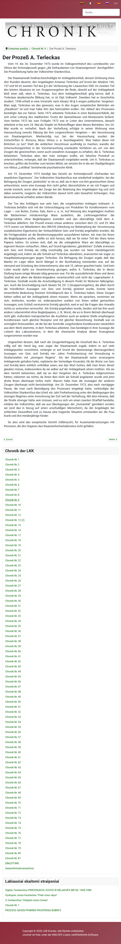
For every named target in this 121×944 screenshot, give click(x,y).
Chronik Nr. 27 (13, 585)
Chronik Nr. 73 (13, 817)
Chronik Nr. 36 (13, 631)
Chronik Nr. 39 (13, 646)
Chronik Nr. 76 (13, 833)
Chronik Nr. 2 (12, 464)
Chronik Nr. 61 (13, 757)
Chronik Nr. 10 (13, 504)
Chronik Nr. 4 (12, 474)
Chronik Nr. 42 (13, 661)
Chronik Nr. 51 (13, 706)
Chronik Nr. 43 (13, 666)
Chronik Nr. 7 (12, 489)
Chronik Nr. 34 (13, 621)
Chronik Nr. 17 (13, 535)
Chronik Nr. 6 (12, 484)
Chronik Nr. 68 (13, 792)
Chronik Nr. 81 (13, 858)
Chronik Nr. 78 (13, 843)
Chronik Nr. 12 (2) (15, 520)
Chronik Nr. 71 (13, 807)
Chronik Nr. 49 (13, 696)
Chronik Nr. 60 (13, 752)
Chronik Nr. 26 (13, 580)
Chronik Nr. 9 (12, 499)
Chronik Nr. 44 (13, 671)
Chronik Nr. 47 (13, 686)
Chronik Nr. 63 (13, 767)
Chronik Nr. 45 (13, 676)
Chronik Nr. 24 (13, 570)
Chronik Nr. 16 (13, 530)
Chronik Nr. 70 (13, 802)
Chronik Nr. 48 (13, 691)
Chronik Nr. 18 (13, 540)
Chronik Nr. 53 (13, 716)
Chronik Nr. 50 (13, 701)
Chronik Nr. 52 (13, 711)
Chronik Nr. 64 (13, 772)
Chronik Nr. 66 (13, 782)
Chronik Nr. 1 (12, 459)
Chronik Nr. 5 (12, 479)
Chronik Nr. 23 (13, 565)
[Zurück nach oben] (115, 938)
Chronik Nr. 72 (13, 812)
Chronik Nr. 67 (13, 787)
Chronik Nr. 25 (13, 575)
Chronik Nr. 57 (13, 737)
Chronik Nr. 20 (13, 550)
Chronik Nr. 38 (13, 641)
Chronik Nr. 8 (12, 494)
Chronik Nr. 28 (13, 590)
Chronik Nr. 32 (13, 610)
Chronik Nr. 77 (13, 838)
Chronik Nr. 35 (13, 626)
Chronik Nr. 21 (13, 555)
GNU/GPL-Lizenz (61, 934)
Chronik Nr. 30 (13, 600)
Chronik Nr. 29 (13, 595)
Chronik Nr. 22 (13, 560)
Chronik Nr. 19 (13, 545)
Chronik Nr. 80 (13, 853)
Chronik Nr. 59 (13, 747)
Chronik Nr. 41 (13, 656)
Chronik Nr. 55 (13, 727)
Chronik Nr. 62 (13, 762)
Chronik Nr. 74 (13, 822)
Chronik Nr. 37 (13, 636)
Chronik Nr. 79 (13, 848)
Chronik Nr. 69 (13, 797)
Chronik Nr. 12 (13, 515)
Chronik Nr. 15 (13, 525)
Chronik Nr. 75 (13, 827)
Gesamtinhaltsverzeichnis (19, 868)
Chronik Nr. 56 (13, 732)
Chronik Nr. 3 (12, 469)
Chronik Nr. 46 (13, 681)
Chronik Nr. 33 (13, 616)
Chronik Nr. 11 (13, 510)
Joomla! (27, 934)
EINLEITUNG (12, 863)
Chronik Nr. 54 (13, 721)
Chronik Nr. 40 (13, 651)
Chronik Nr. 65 (13, 777)
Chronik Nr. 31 (13, 605)
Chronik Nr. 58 (13, 742)
